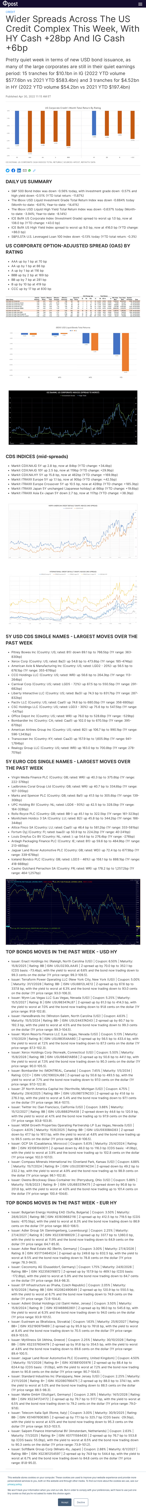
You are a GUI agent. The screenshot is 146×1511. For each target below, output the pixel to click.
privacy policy (14, 1484)
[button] (73, 352)
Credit (10, 11)
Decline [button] (81, 1502)
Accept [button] (64, 1502)
